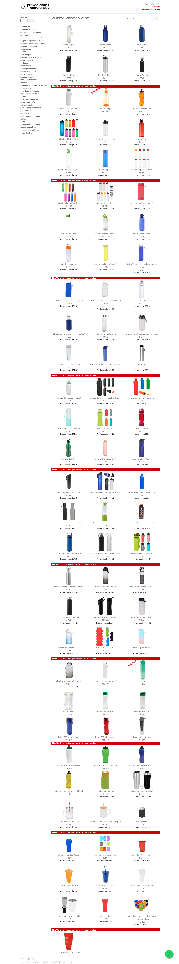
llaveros (23, 83)
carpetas (24, 52)
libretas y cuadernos (28, 80)
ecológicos (24, 63)
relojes (23, 119)
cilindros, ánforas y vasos (30, 57)
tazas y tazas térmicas (29, 127)
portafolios (24, 113)
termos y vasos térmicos (30, 130)
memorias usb (26, 88)
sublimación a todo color (30, 125)
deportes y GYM (26, 60)
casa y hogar (25, 55)
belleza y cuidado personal (31, 38)
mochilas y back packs (29, 91)
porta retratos (25, 111)
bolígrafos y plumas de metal (31, 41)
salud (22, 122)
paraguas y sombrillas (29, 99)
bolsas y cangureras (28, 46)
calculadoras (25, 49)
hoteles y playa (26, 74)
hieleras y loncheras (28, 71)
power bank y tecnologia (30, 116)
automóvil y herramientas (30, 32)
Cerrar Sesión (26, 133)
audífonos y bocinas (28, 30)
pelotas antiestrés (27, 102)
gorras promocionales (29, 69)
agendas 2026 (26, 27)
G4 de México (25, 66)
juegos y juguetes (27, 77)
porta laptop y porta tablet (30, 108)
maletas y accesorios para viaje (33, 85)
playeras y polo (26, 105)
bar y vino (24, 35)
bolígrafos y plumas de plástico (32, 43)
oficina (23, 97)
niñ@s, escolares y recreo (30, 94)
